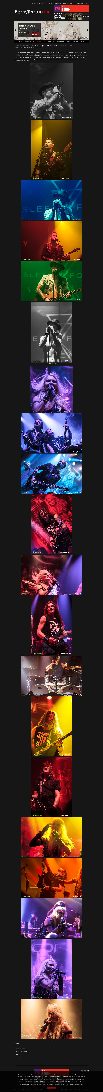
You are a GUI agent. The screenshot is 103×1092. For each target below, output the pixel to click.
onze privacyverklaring (74, 1084)
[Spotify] (87, 38)
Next (87, 30)
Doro (51, 1040)
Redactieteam (66, 3)
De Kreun (17, 1057)
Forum (45, 3)
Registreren (40, 3)
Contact (87, 3)
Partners (72, 3)
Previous (15, 30)
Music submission (80, 3)
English (75, 41)
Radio (68, 41)
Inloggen (34, 3)
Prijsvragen (60, 41)
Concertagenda (57, 3)
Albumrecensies (29, 41)
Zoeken (50, 3)
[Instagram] (84, 38)
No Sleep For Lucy (51, 363)
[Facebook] (82, 38)
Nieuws (20, 41)
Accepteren (51, 1087)
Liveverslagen (41, 41)
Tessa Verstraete (26, 47)
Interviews (51, 41)
